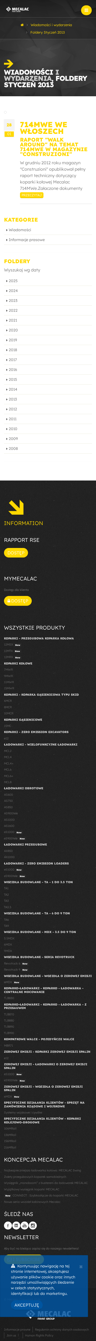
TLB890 (9, 1026)
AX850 (8, 851)
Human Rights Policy (39, 1335)
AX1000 (9, 857)
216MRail (10, 1147)
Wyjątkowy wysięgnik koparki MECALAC (31, 1189)
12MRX (12, 657)
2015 (13, 379)
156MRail (10, 1141)
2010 (13, 428)
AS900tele (11, 813)
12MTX (12, 651)
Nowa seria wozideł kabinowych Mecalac (32, 1202)
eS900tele (14, 838)
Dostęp (16, 552)
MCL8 (7, 782)
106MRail (10, 1128)
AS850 (8, 807)
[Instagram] (33, 1226)
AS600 (8, 794)
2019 (13, 340)
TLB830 (9, 998)
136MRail (10, 1135)
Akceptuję (26, 1305)
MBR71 (8, 1045)
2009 (13, 438)
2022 (13, 310)
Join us (11, 1335)
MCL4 (8, 757)
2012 (13, 409)
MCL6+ (8, 776)
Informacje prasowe (27, 239)
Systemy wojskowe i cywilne (23, 1112)
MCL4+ (9, 763)
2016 (13, 369)
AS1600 (9, 826)
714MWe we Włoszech (43, 128)
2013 (13, 399)
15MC (7, 726)
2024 (13, 290)
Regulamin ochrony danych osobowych (62, 1329)
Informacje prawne (17, 1329)
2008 (13, 448)
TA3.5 (7, 907)
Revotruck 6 (15, 963)
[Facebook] (8, 1226)
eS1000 (13, 832)
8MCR (8, 707)
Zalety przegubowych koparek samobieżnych (35, 1177)
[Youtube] (25, 1226)
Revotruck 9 (15, 969)
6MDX (8, 944)
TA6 (6, 920)
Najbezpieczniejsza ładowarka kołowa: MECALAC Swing (42, 1170)
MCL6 (7, 769)
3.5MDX (9, 938)
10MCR (8, 713)
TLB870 (9, 1014)
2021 (13, 320)
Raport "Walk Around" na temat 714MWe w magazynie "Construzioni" (53, 146)
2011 (13, 419)
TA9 (6, 926)
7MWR (8, 669)
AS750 (8, 801)
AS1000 (9, 820)
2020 (13, 330)
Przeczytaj (32, 195)
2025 (13, 280)
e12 (6, 738)
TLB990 (9, 1033)
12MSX (12, 644)
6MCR (8, 701)
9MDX (8, 951)
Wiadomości (20, 229)
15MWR (9, 688)
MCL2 (7, 751)
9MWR (8, 676)
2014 (13, 389)
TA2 (6, 894)
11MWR (9, 682)
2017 (13, 359)
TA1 (6, 888)
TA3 (6, 901)
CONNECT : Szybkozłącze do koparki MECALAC (41, 1195)
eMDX (11, 982)
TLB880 (9, 1020)
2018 (13, 349)
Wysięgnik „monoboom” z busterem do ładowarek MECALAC (46, 1183)
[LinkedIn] (16, 1226)
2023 (13, 300)
